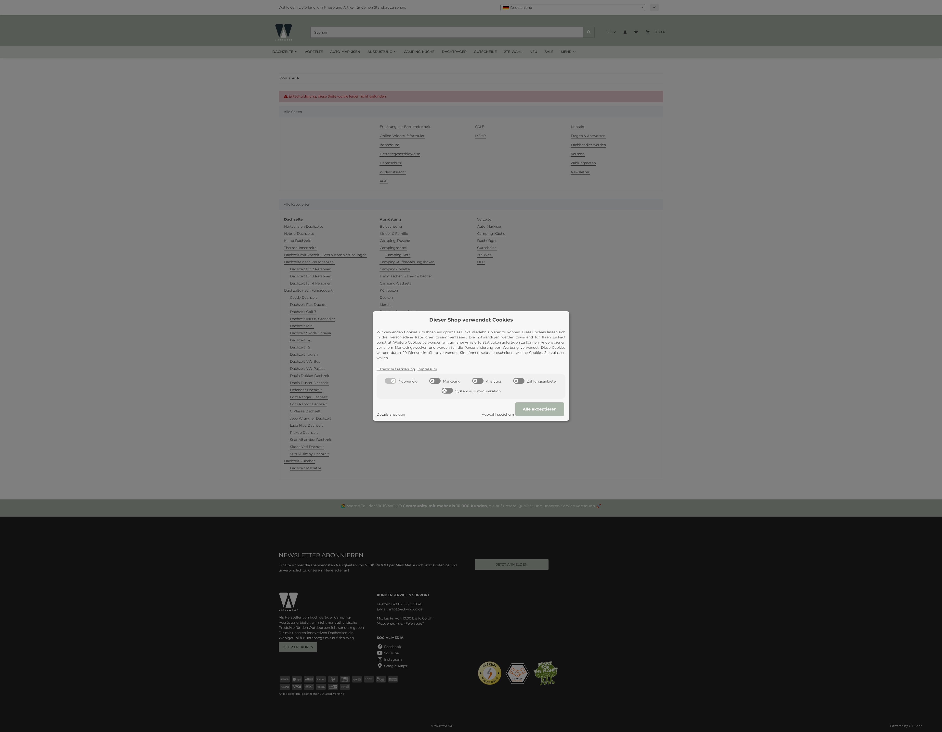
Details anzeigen (391, 414)
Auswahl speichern (498, 414)
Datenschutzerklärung (396, 369)
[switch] (390, 381)
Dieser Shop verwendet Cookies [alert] (471, 320)
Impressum (427, 369)
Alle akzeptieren (540, 409)
